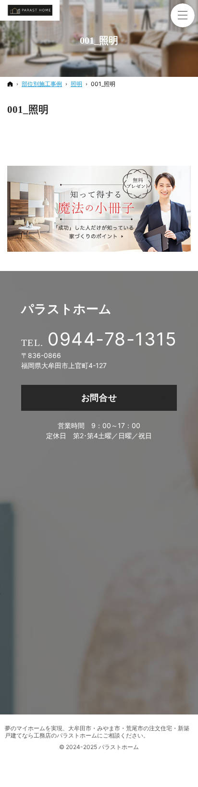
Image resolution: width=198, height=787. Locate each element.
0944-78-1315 (112, 339)
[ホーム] (10, 83)
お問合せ (99, 398)
